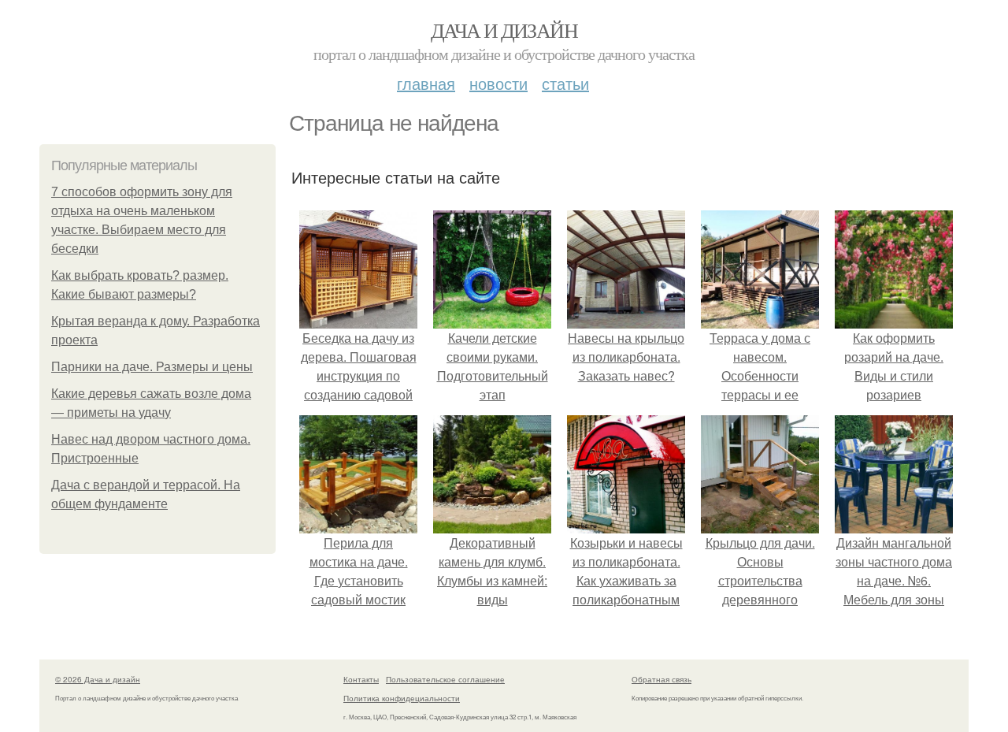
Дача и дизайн (504, 30)
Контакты (361, 679)
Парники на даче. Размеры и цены (152, 366)
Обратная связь (661, 679)
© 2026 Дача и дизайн (97, 679)
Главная (426, 83)
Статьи (565, 83)
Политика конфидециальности (401, 698)
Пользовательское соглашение (445, 679)
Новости (498, 83)
